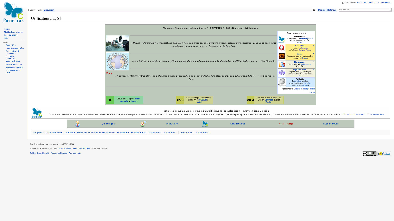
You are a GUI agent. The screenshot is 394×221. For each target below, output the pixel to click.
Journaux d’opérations (11, 57)
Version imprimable (14, 64)
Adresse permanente (15, 67)
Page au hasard (11, 35)
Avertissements (75, 153)
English (268, 102)
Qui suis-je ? (108, 123)
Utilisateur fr (123, 132)
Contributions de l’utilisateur (13, 52)
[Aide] (281, 48)
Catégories (37, 132)
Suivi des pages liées (15, 48)
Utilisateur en (186, 132)
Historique (331, 10)
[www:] (37, 112)
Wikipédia (307, 83)
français (134, 101)
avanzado (202, 100)
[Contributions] (205, 123)
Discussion (172, 123)
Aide (6, 38)
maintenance (306, 64)
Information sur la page (13, 71)
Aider (300, 76)
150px (109, 73)
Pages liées (11, 45)
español (198, 102)
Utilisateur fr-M (138, 132)
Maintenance (299, 62)
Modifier (321, 10)
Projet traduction (299, 70)
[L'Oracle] (281, 56)
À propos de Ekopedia (59, 153)
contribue (297, 81)
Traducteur (69, 132)
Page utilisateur (35, 10)
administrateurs (306, 38)
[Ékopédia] (281, 39)
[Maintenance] (281, 64)
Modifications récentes (13, 32)
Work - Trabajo (285, 123)
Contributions (237, 123)
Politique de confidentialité (39, 153)
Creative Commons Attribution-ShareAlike (74, 148)
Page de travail (331, 123)
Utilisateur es (154, 132)
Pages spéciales (13, 61)
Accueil (7, 29)
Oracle (299, 54)
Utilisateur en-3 (202, 132)
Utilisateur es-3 (170, 132)
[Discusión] (143, 123)
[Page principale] (13, 12)
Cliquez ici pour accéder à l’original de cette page (363, 114)
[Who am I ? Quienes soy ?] (78, 123)
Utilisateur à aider (53, 132)
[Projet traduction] (281, 72)
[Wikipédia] (282, 82)
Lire (314, 10)
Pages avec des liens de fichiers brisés (96, 132)
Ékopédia (305, 85)
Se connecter (386, 3)
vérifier (300, 42)
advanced (269, 100)
